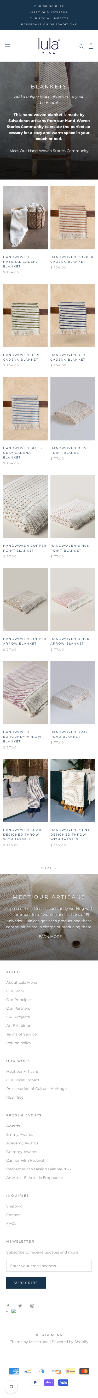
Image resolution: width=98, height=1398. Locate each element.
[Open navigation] (7, 46)
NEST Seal (15, 1097)
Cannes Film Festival (25, 1160)
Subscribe (26, 1283)
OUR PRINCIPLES (49, 6)
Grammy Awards (21, 1151)
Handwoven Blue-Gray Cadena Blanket (22, 452)
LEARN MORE (49, 936)
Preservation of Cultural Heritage (36, 1088)
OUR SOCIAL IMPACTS (49, 18)
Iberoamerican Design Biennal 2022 (39, 1169)
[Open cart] (91, 46)
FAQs (11, 1223)
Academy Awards (22, 1143)
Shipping (14, 1206)
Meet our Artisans (22, 1071)
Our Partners (18, 1008)
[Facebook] (8, 1306)
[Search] (81, 46)
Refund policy (18, 1043)
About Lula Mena (21, 982)
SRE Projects (18, 1017)
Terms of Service (21, 1034)
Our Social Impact (22, 1080)
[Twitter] (20, 1306)
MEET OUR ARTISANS (49, 12)
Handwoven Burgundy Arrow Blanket (22, 736)
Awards (13, 1125)
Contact (13, 1214)
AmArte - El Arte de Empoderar (34, 1177)
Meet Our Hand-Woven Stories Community (49, 150)
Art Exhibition (18, 1025)
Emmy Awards (19, 1134)
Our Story (15, 991)
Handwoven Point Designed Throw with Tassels (70, 834)
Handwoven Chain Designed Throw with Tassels (23, 834)
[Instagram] (32, 1306)
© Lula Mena (49, 1335)
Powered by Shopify (70, 1341)
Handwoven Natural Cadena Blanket (21, 261)
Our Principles (19, 999)
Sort (47, 868)
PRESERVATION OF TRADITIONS (49, 24)
